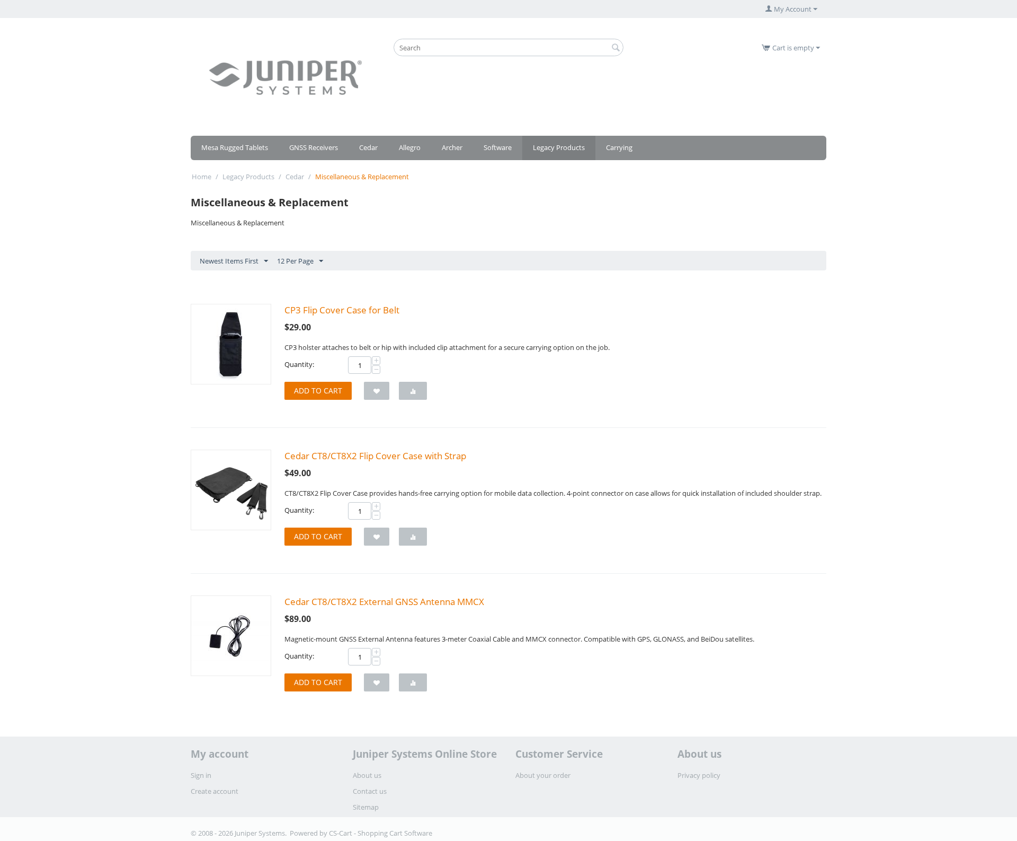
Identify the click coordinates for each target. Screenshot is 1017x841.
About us (367, 775)
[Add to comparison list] (413, 391)
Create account (214, 791)
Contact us (370, 791)
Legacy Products (559, 147)
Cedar (368, 147)
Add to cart (318, 391)
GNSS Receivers (313, 147)
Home (201, 176)
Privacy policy (698, 775)
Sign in (201, 775)
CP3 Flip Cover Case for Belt (341, 310)
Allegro (410, 147)
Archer (452, 147)
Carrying (619, 147)
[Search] (615, 48)
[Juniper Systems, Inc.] (285, 77)
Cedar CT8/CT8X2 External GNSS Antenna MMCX (384, 601)
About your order (542, 775)
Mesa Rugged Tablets (234, 147)
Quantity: (299, 364)
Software (498, 147)
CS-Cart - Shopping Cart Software (380, 833)
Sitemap (366, 807)
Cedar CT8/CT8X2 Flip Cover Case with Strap (375, 456)
